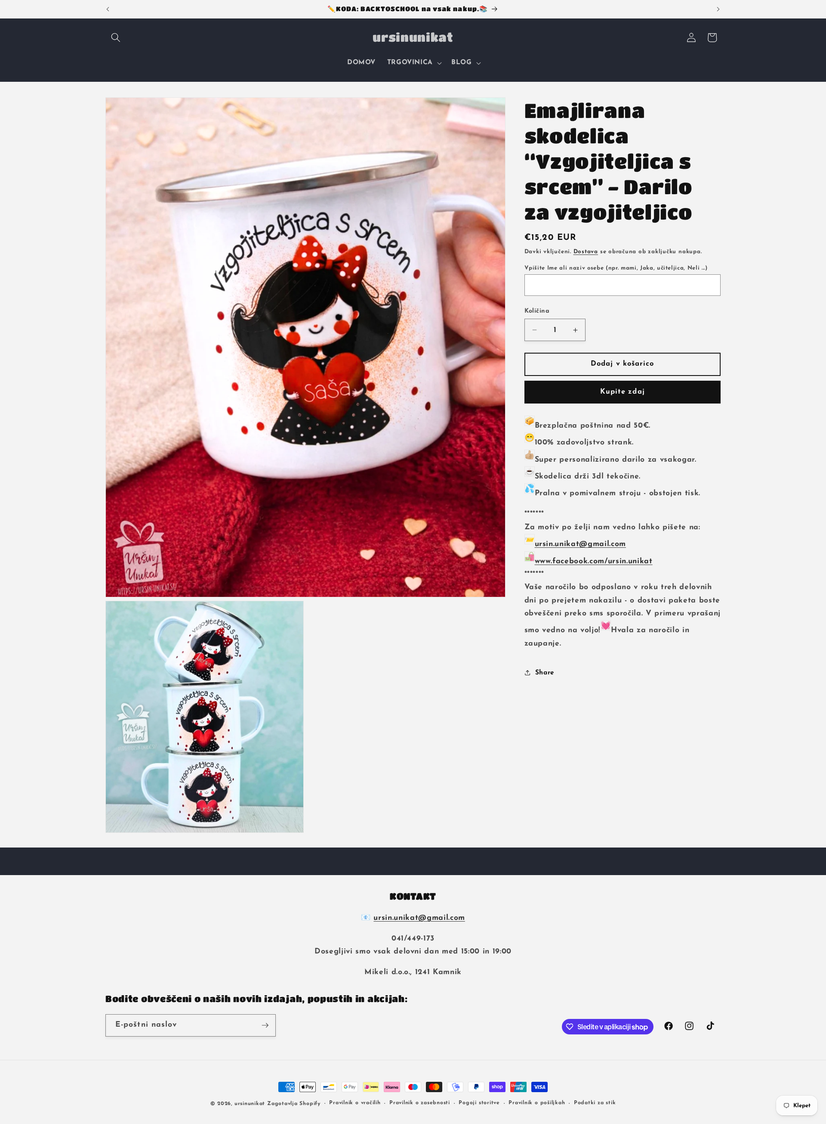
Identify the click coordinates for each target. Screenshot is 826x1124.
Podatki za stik (595, 1103)
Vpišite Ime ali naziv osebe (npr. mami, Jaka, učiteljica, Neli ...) (616, 268)
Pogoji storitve (479, 1103)
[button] (115, 37)
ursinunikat (249, 1103)
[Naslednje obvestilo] (718, 9)
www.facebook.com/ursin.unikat (594, 561)
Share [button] (545, 672)
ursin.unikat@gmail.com (580, 544)
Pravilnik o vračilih (354, 1103)
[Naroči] (265, 1025)
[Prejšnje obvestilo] (108, 9)
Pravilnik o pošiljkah (537, 1103)
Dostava (585, 252)
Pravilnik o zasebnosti (419, 1103)
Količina (537, 311)
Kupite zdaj (622, 391)
